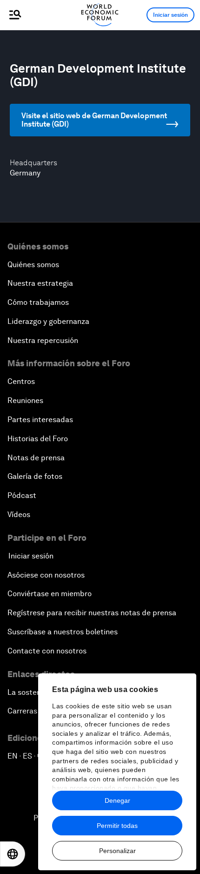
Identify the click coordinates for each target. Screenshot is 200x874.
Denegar (117, 800)
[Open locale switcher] (12, 854)
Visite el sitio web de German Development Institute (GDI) (94, 119)
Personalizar (117, 850)
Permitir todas (117, 825)
